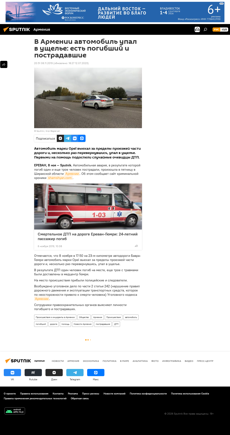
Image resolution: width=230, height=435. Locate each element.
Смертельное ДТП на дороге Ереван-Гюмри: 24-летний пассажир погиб (88, 236)
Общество (84, 317)
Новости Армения (82, 324)
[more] (136, 245)
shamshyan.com (60, 178)
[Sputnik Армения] (17, 32)
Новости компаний (114, 393)
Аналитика (140, 360)
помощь (65, 324)
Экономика (91, 360)
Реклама (73, 393)
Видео (189, 360)
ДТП (116, 324)
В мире (124, 360)
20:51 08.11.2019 (43, 63)
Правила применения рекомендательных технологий (35, 398)
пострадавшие (103, 324)
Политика (109, 360)
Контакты (58, 393)
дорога (53, 324)
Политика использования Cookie (190, 393)
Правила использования (34, 393)
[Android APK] (15, 411)
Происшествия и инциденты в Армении (55, 317)
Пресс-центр (205, 360)
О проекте (10, 393)
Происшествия (113, 317)
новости (58, 360)
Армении (72, 174)
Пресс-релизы (90, 393)
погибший (41, 324)
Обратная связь (80, 398)
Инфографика (171, 360)
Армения (97, 317)
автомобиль (131, 317)
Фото (155, 360)
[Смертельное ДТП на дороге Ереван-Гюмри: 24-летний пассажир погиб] (88, 207)
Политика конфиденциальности (148, 393)
